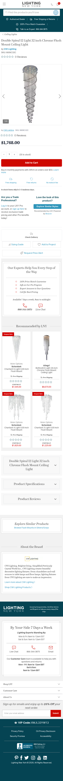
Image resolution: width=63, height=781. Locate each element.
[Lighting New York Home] (31, 4)
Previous (3, 96)
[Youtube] (39, 758)
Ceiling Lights (10, 34)
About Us (7, 697)
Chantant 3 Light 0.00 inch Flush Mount (46, 429)
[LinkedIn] (45, 758)
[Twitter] (26, 758)
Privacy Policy (17, 731)
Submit (56, 713)
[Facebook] (21, 758)
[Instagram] (33, 758)
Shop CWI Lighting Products (18, 587)
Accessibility (45, 736)
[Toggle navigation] (4, 4)
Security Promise (17, 736)
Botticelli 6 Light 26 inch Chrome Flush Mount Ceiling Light (47, 370)
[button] (11, 180)
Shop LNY (7, 684)
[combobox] (31, 12)
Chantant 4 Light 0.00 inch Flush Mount (16, 429)
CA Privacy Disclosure (45, 731)
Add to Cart (31, 163)
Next (60, 96)
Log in (4, 205)
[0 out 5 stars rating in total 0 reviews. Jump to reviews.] (16, 381)
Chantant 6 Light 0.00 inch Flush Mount (16, 370)
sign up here (18, 209)
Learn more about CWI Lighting (19, 582)
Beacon (49, 214)
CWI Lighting (10, 49)
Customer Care (10, 690)
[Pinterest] (16, 758)
